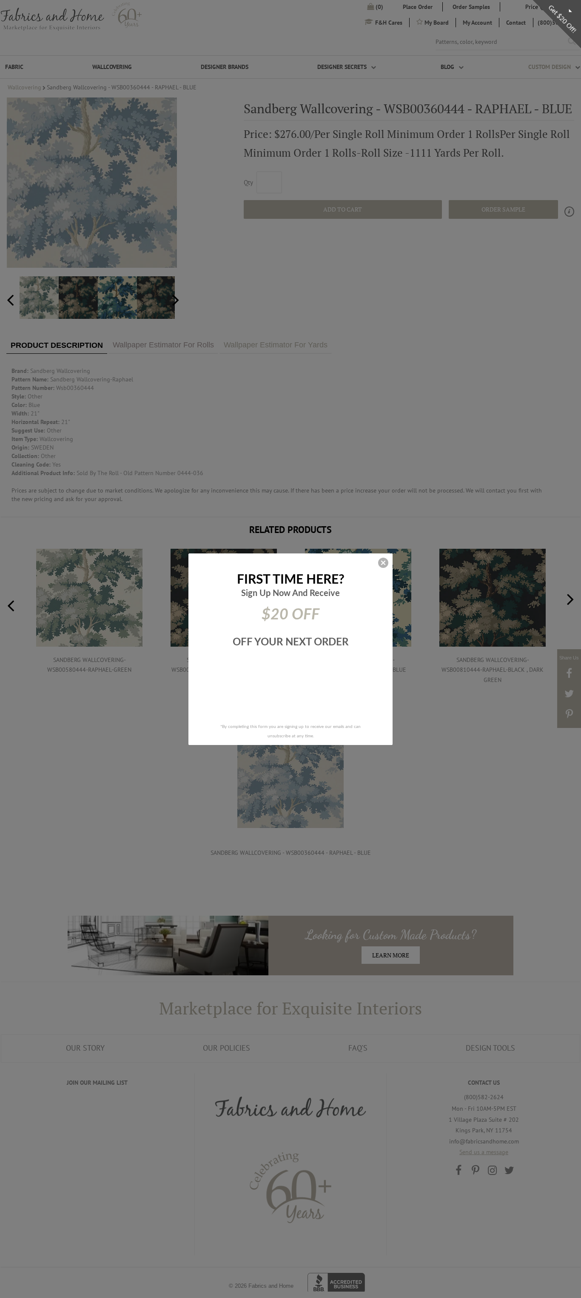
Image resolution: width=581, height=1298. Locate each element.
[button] (383, 563)
